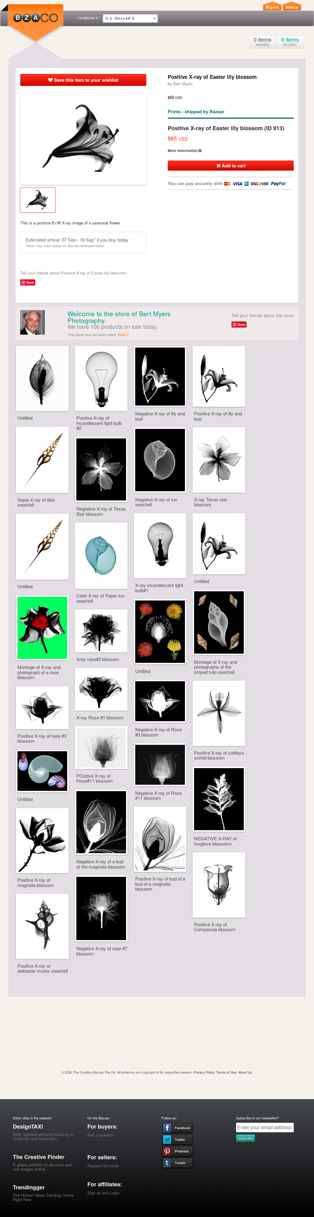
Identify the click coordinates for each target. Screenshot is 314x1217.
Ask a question (100, 1134)
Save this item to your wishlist (85, 79)
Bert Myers (183, 84)
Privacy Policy (203, 1072)
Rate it (123, 334)
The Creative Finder (38, 1157)
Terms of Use (226, 1072)
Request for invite (103, 1165)
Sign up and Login (103, 1192)
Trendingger (29, 1187)
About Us (245, 1072)
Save (30, 282)
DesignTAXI (28, 1126)
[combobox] (130, 18)
